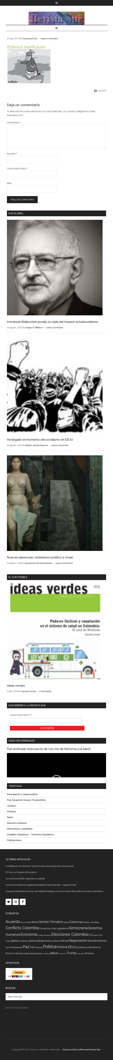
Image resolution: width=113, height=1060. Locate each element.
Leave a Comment (49, 38)
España (95, 935)
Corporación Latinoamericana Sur (56, 18)
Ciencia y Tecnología (91, 922)
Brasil (35, 922)
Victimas (11, 811)
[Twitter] (8, 902)
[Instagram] (16, 902)
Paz (26, 946)
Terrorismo (62, 954)
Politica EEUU (66, 947)
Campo (66, 922)
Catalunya (76, 922)
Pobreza (39, 947)
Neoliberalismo (97, 940)
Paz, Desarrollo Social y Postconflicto (26, 800)
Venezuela (80, 954)
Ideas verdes (16, 685)
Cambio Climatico (50, 922)
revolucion (46, 954)
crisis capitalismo (59, 928)
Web (9, 183)
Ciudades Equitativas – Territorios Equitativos (30, 834)
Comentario (14, 122)
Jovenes (11, 805)
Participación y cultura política (22, 794)
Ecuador (40, 935)
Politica (49, 946)
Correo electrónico (17, 168)
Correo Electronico (20, 715)
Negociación (78, 941)
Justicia (23, 940)
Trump (71, 953)
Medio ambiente (53, 941)
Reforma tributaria (14, 953)
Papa (7, 948)
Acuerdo (13, 921)
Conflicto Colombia (22, 928)
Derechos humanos (17, 823)
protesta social (83, 947)
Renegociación (36, 953)
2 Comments (45, 691)
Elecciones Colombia (69, 934)
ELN (90, 935)
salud (54, 953)
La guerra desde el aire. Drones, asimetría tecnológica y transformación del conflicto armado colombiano (54, 891)
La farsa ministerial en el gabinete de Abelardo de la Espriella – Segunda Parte (41, 885)
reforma (96, 947)
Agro (22, 922)
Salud (10, 817)
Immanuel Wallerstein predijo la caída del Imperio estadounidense (52, 322)
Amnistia (27, 922)
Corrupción (44, 928)
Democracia (78, 928)
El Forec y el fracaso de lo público (21, 872)
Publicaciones (14, 840)
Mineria (65, 940)
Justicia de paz (36, 940)
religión (27, 953)
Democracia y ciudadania (19, 828)
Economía (29, 934)
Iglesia (15, 940)
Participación (16, 947)
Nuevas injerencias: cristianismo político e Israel (40, 557)
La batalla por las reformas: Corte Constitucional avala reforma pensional (40, 866)
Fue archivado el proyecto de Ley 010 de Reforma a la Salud (48, 749)
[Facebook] (23, 902)
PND (32, 947)
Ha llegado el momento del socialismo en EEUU (40, 439)
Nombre (12, 153)
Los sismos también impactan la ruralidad (25, 878)
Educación (47, 935)
